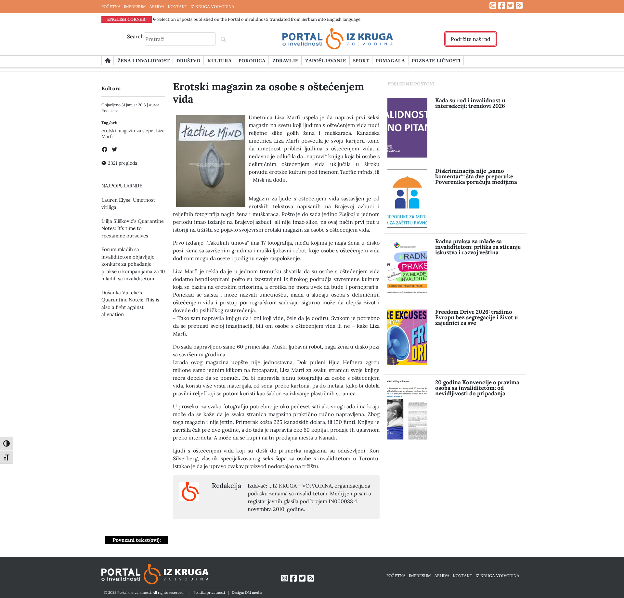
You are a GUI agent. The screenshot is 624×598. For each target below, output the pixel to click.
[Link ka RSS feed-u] (519, 6)
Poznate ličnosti (436, 60)
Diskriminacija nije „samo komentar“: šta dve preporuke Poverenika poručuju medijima (476, 176)
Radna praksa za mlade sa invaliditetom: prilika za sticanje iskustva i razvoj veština (478, 247)
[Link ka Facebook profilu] (501, 6)
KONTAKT (177, 6)
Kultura (219, 60)
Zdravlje (285, 60)
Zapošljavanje (325, 60)
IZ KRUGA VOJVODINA (212, 6)
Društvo (188, 60)
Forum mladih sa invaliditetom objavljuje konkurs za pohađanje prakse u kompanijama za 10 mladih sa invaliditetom (133, 264)
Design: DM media (247, 592)
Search (135, 36)
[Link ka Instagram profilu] (492, 6)
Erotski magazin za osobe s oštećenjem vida (268, 93)
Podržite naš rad (470, 39)
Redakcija (109, 110)
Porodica (252, 60)
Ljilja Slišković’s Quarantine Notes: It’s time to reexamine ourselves (132, 228)
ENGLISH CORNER (126, 19)
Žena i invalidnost (143, 60)
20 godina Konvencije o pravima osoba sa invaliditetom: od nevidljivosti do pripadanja (477, 388)
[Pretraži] (223, 38)
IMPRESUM (135, 6)
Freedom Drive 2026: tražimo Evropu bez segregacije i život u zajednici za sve (476, 317)
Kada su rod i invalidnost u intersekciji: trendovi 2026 (470, 103)
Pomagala (390, 60)
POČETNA (111, 6)
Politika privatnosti (209, 592)
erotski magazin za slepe (127, 131)
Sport (361, 60)
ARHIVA (156, 6)
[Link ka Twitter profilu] (510, 6)
